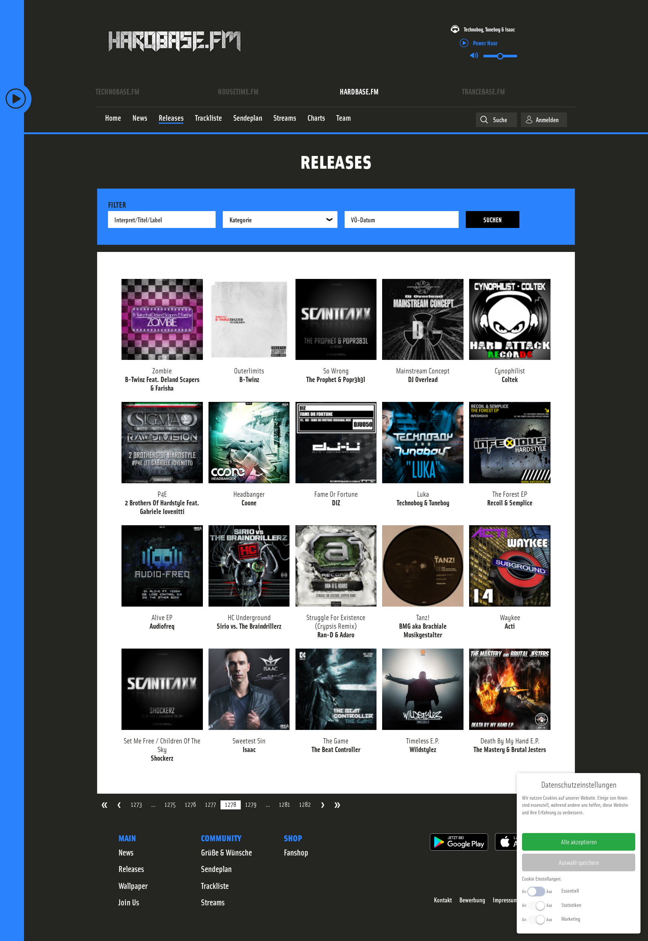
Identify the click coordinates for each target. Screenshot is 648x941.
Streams (213, 902)
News (126, 852)
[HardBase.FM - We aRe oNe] (174, 57)
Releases (131, 869)
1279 (250, 804)
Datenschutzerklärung (592, 824)
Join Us (128, 902)
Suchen (492, 219)
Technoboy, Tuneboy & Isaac (489, 29)
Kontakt (443, 900)
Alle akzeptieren (579, 841)
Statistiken (571, 904)
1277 (210, 804)
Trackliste (215, 885)
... (153, 804)
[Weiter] (322, 805)
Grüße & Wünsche (226, 852)
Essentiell (570, 890)
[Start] (104, 805)
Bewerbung (472, 900)
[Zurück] (119, 805)
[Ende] (337, 805)
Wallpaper (133, 885)
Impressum (505, 900)
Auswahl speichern (579, 862)
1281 (284, 804)
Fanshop (296, 852)
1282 (305, 804)
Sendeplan (216, 869)
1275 (170, 804)
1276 (190, 804)
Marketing (570, 918)
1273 (136, 804)
